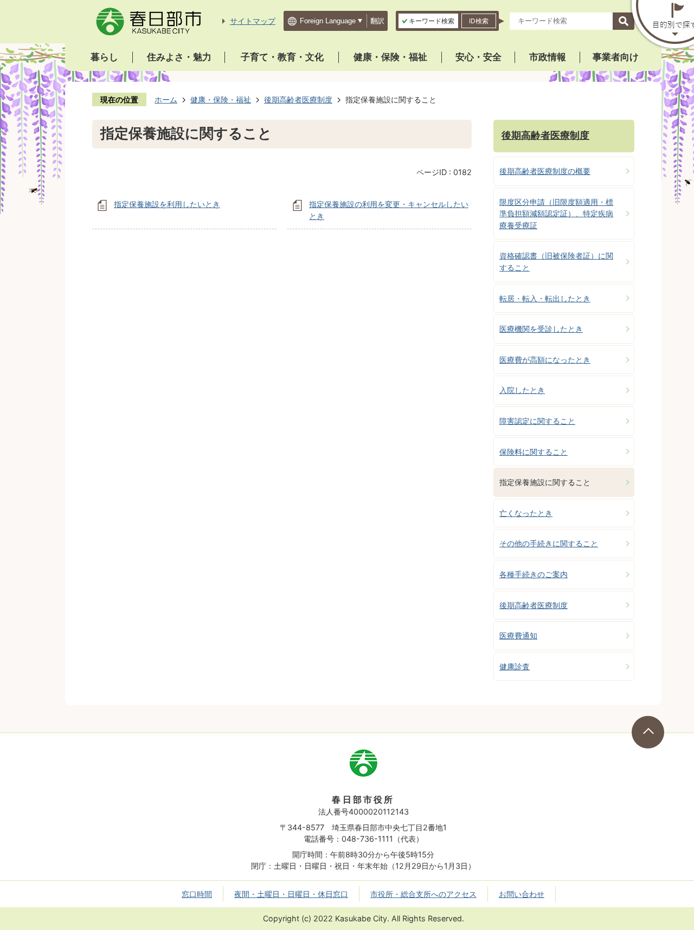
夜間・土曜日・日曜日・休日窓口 (291, 894)
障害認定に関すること (537, 420)
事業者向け (616, 56)
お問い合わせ (521, 894)
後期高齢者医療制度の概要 (544, 171)
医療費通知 (518, 635)
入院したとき (522, 390)
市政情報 (547, 56)
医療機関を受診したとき (541, 328)
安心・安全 (478, 56)
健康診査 (514, 666)
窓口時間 (197, 894)
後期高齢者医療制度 (298, 99)
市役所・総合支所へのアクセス (423, 894)
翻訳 (377, 21)
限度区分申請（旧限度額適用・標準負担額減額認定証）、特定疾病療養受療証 (556, 213)
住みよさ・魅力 (179, 56)
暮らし (104, 56)
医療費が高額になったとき (544, 359)
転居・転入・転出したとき (544, 298)
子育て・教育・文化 (282, 56)
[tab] (428, 21)
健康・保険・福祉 (390, 56)
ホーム (166, 99)
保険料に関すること (533, 451)
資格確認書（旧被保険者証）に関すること (556, 261)
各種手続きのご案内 (533, 574)
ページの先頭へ (648, 732)
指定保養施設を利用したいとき (167, 204)
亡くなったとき (525, 513)
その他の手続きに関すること (548, 543)
